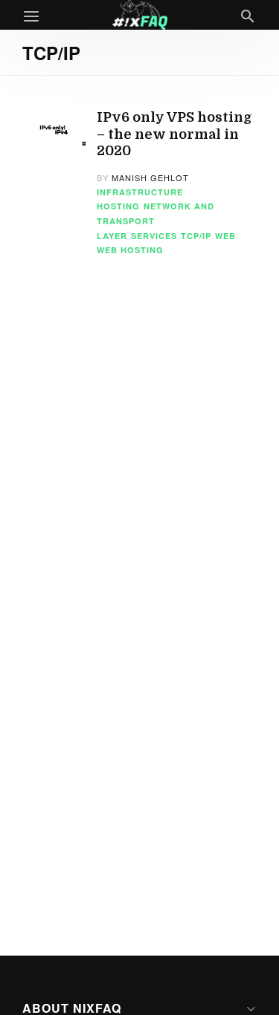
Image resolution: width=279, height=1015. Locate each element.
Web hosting (130, 249)
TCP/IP (196, 235)
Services (154, 235)
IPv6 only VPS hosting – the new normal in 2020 (174, 134)
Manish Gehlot (150, 177)
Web (225, 235)
